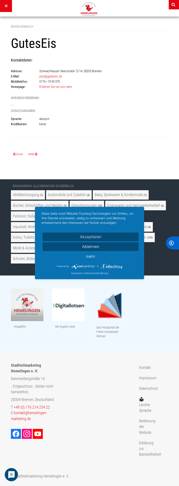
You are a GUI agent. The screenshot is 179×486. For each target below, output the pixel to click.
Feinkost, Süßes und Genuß (34, 216)
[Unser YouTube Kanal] (38, 433)
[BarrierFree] (172, 243)
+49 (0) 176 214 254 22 (32, 407)
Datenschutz (145, 388)
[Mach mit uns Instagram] (27, 433)
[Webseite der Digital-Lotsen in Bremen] (68, 305)
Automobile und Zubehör (67, 195)
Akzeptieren (90, 236)
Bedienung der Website (145, 427)
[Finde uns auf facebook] (16, 433)
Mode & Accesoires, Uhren (33, 248)
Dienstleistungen (84, 205)
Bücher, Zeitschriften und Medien (38, 205)
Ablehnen (90, 246)
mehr (90, 256)
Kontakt (145, 367)
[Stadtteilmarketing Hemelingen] (89, 9)
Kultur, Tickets (23, 237)
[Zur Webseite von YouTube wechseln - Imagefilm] (27, 305)
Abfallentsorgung (26, 195)
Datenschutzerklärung (96, 273)
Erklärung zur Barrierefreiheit (145, 449)
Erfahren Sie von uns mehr (55, 87)
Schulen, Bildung (25, 259)
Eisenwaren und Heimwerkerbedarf (133, 205)
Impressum (145, 378)
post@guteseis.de (50, 76)
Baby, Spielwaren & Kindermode (119, 195)
